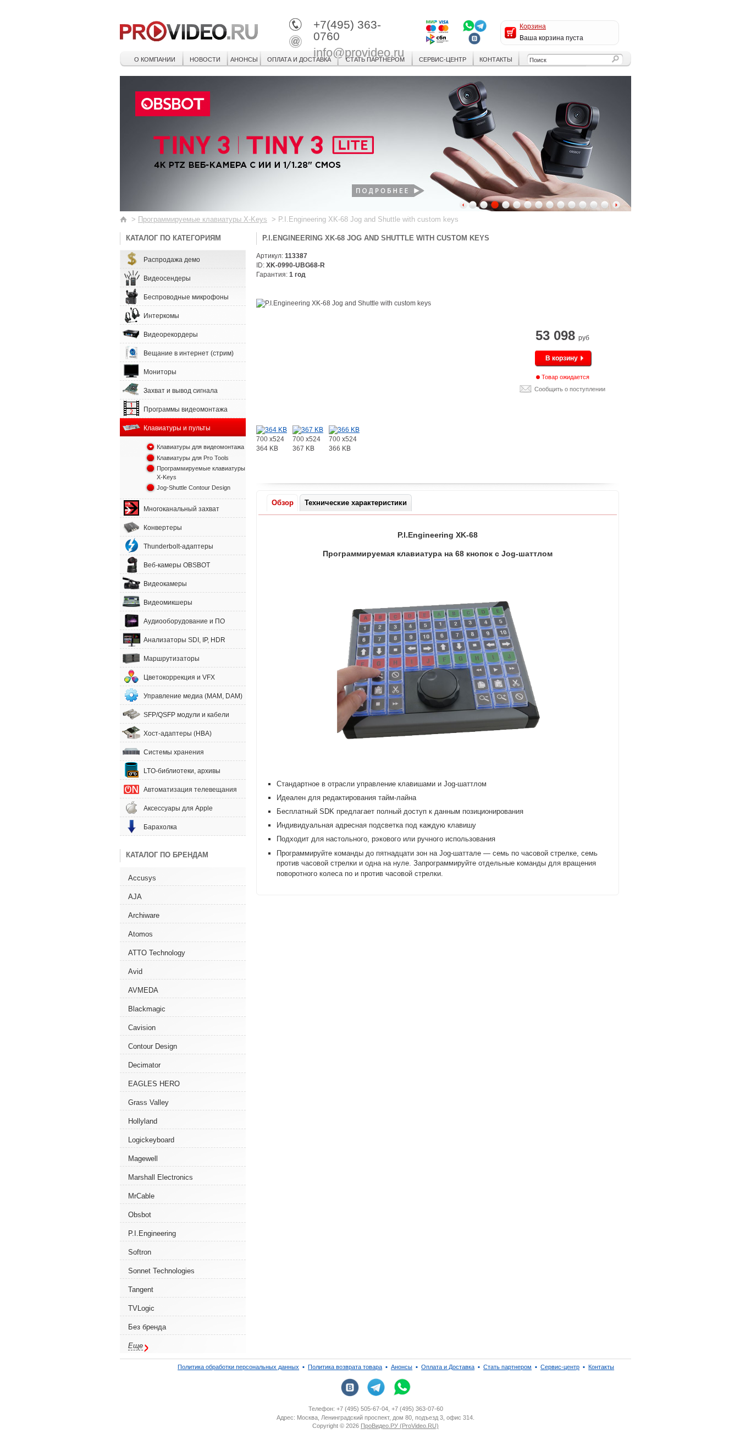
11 (583, 205)
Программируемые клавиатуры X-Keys (202, 219)
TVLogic (141, 1308)
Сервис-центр (442, 59)
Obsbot (139, 1215)
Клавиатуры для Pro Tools (193, 458)
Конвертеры (162, 528)
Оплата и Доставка (299, 59)
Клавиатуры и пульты (177, 428)
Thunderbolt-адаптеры (178, 546)
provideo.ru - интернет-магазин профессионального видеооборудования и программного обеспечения (189, 30)
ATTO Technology (156, 953)
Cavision (142, 1027)
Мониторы (159, 372)
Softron (139, 1252)
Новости (205, 59)
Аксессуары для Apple (178, 808)
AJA (135, 897)
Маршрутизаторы (171, 659)
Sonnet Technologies (161, 1271)
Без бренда (147, 1327)
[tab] (283, 502)
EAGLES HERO (154, 1084)
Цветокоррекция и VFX (179, 677)
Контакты (495, 59)
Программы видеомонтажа (185, 409)
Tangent (140, 1289)
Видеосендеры (167, 278)
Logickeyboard (151, 1140)
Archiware (143, 915)
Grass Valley (148, 1102)
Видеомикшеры (167, 602)
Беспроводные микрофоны (186, 297)
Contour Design (152, 1046)
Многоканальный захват (181, 509)
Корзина (533, 26)
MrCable (141, 1196)
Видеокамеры (165, 584)
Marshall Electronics (160, 1177)
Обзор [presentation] (283, 503)
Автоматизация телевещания (190, 789)
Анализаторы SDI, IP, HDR (184, 640)
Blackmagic (146, 1009)
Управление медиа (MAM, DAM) (192, 696)
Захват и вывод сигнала (180, 391)
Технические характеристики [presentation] (356, 503)
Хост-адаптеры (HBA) (177, 733)
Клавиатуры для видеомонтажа (200, 447)
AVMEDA (143, 990)
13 (605, 205)
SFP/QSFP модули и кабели (186, 715)
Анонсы (244, 59)
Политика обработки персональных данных (238, 1367)
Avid (135, 971)
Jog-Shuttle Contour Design (193, 487)
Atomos (140, 934)
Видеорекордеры (170, 334)
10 (572, 205)
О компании (154, 59)
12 (594, 205)
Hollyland (142, 1121)
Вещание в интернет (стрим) (188, 353)
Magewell (143, 1158)
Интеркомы (161, 316)
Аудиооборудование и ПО (184, 621)
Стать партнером (375, 59)
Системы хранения (173, 752)
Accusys (142, 878)
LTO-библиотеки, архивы (181, 771)
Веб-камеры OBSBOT (176, 565)
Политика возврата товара (345, 1367)
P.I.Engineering (152, 1233)
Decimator (144, 1065)
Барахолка (160, 827)
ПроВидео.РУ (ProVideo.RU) (400, 1425)
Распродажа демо (171, 260)
